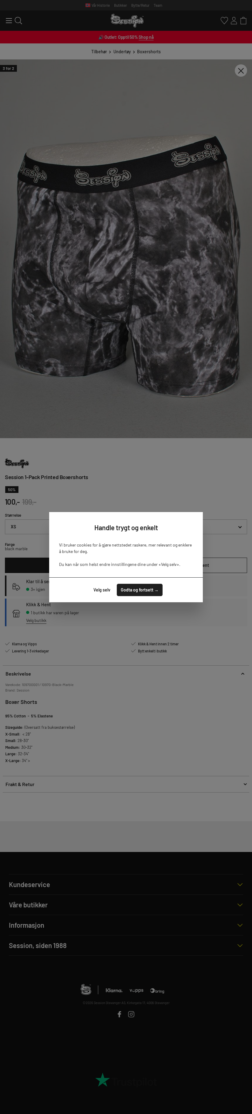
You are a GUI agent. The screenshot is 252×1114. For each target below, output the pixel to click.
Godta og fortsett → (140, 589)
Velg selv (101, 589)
